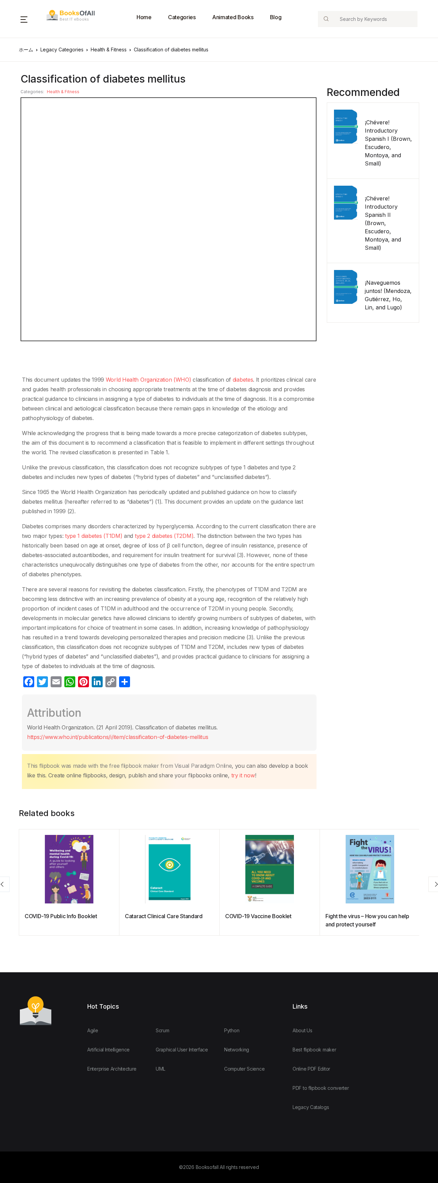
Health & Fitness (109, 49)
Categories (182, 17)
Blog (276, 17)
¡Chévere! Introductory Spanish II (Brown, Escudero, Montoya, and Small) (383, 223)
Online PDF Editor (311, 1069)
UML (160, 1069)
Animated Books (233, 17)
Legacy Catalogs (311, 1107)
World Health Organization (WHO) (148, 379)
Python (231, 1030)
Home (144, 17)
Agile (92, 1030)
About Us (302, 1030)
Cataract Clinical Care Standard (164, 916)
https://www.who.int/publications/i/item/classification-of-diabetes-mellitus (117, 737)
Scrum (162, 1030)
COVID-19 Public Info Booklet (61, 916)
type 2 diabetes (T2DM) (163, 535)
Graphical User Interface (182, 1049)
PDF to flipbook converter (321, 1088)
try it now (243, 775)
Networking (236, 1049)
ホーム (26, 49)
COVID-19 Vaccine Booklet (258, 916)
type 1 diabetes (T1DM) (93, 535)
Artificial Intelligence (108, 1049)
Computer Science (244, 1069)
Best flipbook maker (314, 1049)
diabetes (243, 379)
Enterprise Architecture (112, 1069)
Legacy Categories (61, 49)
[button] (24, 18)
